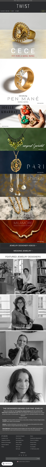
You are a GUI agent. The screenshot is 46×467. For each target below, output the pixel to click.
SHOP (43, 11)
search (12, 10)
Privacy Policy (33, 442)
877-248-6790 (4, 436)
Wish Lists (18, 446)
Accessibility (33, 446)
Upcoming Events (19, 440)
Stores (31, 436)
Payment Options (5, 444)
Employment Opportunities (35, 438)
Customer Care (4, 438)
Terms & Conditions (34, 440)
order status (7, 10)
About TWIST (19, 442)
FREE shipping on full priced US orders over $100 (23, 0)
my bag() (17, 10)
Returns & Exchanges (6, 442)
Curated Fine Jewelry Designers (24, 411)
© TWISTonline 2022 (34, 448)
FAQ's (2, 446)
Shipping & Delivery (5, 440)
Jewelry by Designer (20, 436)
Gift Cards (18, 448)
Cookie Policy (33, 444)
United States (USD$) (24, 461)
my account (3, 10)
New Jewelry (18, 438)
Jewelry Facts (19, 444)
